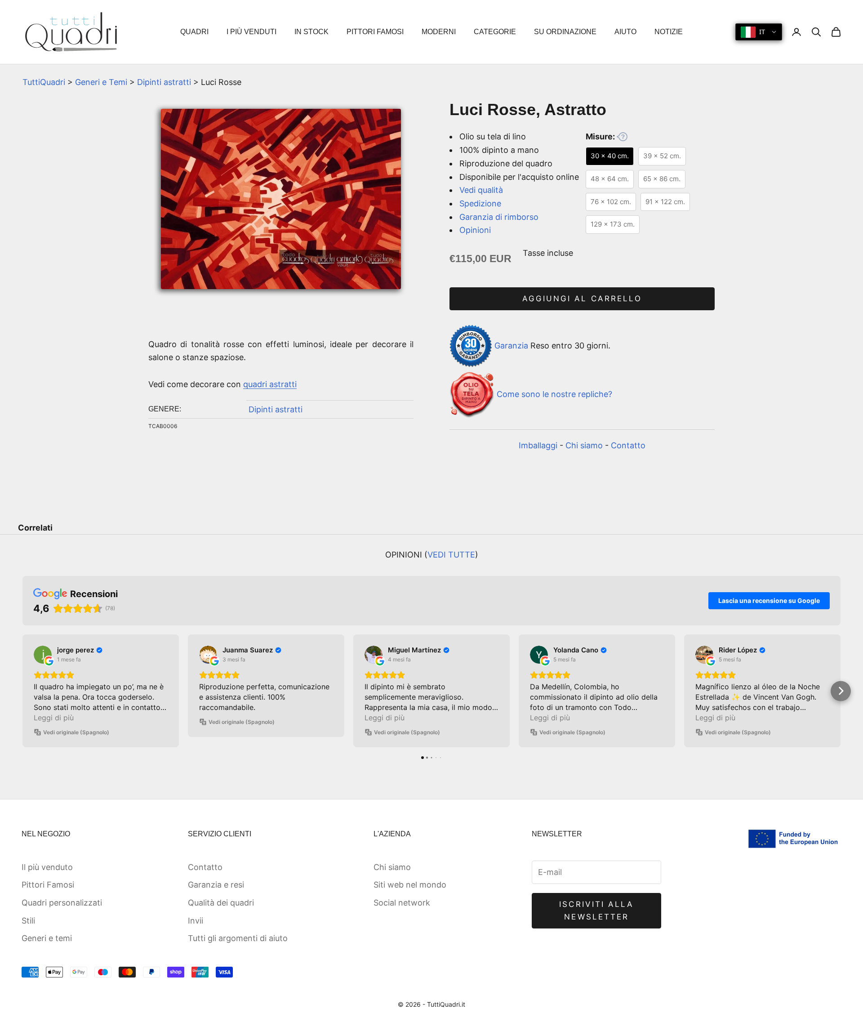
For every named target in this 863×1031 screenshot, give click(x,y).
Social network (402, 902)
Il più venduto (47, 867)
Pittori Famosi (48, 884)
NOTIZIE (668, 32)
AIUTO (625, 32)
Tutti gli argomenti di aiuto (238, 938)
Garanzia (511, 345)
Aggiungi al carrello (582, 298)
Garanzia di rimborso (498, 217)
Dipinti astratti (164, 82)
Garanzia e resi (216, 884)
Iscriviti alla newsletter (596, 910)
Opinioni (475, 230)
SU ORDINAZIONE (565, 32)
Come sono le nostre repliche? (554, 394)
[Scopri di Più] (622, 136)
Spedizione (480, 203)
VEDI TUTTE (451, 554)
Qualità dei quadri (221, 902)
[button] (23, 691)
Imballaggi (538, 445)
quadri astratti (270, 384)
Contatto (628, 445)
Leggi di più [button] (54, 717)
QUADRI (194, 32)
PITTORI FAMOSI (375, 32)
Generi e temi (47, 938)
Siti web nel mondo (410, 884)
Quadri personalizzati (62, 902)
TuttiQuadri (43, 82)
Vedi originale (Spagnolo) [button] (76, 732)
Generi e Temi (101, 82)
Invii (195, 920)
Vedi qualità (481, 190)
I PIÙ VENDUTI (251, 32)
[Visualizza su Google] (43, 655)
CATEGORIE (495, 32)
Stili (28, 920)
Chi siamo (584, 445)
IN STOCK (311, 32)
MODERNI (439, 32)
